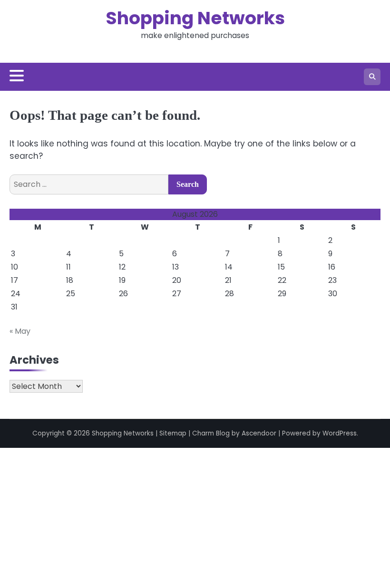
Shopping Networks (195, 17)
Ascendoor (259, 433)
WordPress (339, 433)
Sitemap (172, 433)
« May (20, 331)
